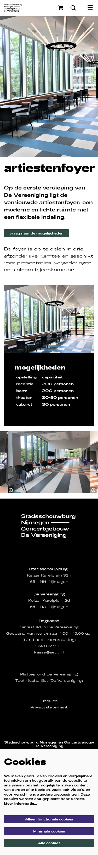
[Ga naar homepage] (13, 8)
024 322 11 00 (49, 646)
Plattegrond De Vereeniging (49, 674)
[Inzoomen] (11, 490)
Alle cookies (49, 843)
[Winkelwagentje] (61, 8)
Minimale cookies (49, 831)
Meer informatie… (20, 803)
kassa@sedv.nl (49, 652)
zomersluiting (60, 640)
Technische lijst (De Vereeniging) (49, 681)
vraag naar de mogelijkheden (36, 233)
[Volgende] (86, 462)
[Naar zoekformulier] (73, 8)
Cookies (49, 701)
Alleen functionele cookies (49, 819)
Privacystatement (49, 707)
